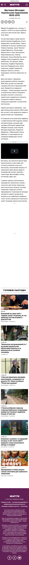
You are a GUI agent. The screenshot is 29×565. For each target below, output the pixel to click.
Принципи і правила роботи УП (10, 506)
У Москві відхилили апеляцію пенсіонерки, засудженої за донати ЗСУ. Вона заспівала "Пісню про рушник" (13, 380)
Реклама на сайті (6, 502)
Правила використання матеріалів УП (14, 504)
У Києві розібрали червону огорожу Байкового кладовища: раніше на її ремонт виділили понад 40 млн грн (14, 411)
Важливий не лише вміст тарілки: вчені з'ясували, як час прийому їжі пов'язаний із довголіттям (14, 316)
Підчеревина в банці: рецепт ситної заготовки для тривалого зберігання (14, 472)
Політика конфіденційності (20, 502)
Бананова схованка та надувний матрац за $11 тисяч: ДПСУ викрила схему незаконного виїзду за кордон (14, 442)
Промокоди (24, 506)
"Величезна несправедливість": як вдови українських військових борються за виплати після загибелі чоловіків (14, 348)
